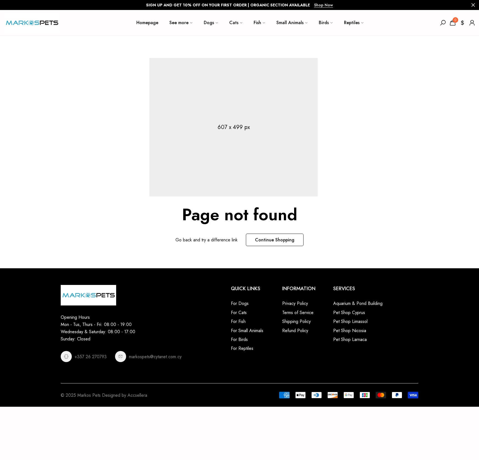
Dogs (209, 22)
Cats (233, 22)
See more (178, 22)
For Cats (239, 312)
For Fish (238, 321)
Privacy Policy (295, 303)
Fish (257, 22)
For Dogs (240, 303)
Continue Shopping (274, 240)
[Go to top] (457, 437)
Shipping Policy (296, 321)
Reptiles (352, 22)
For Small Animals (247, 330)
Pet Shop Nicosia (349, 330)
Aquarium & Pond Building (358, 303)
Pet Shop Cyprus (349, 312)
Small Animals (290, 22)
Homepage (147, 22)
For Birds (239, 339)
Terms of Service (298, 312)
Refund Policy (295, 330)
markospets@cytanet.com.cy (155, 356)
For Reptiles (242, 348)
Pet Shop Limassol (350, 321)
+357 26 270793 (91, 356)
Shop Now (323, 5)
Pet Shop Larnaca (350, 339)
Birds (324, 22)
